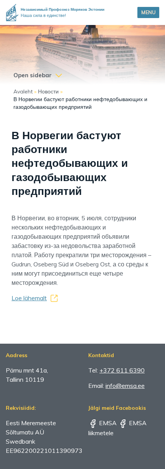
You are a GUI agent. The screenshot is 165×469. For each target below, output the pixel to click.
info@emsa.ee (125, 385)
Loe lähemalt (29, 298)
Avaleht (23, 91)
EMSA (107, 423)
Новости (48, 91)
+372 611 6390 (122, 370)
